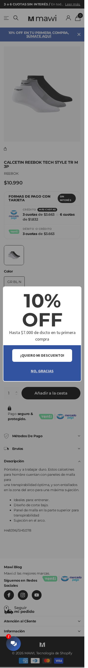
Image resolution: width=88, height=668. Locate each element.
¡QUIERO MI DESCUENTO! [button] (42, 355)
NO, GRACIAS (42, 370)
